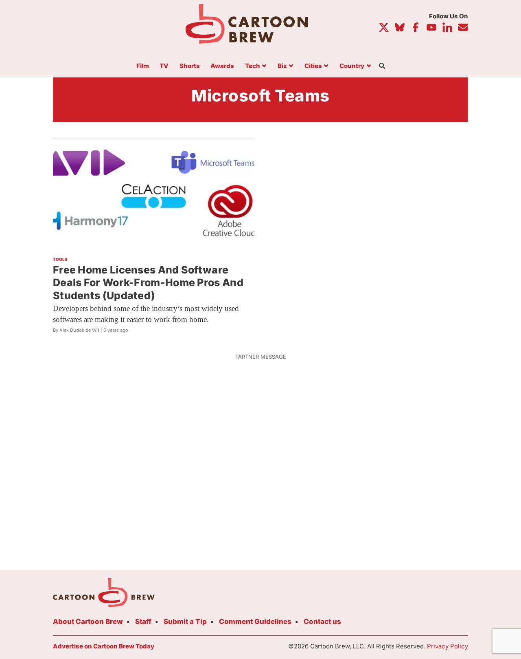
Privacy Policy (447, 646)
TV (164, 66)
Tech (252, 66)
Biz (282, 66)
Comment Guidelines (255, 621)
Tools (60, 259)
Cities (313, 66)
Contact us (322, 621)
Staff (143, 621)
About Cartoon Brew (88, 621)
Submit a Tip (185, 621)
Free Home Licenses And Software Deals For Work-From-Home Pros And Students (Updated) (148, 283)
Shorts (190, 66)
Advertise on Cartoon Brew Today (103, 646)
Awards (222, 66)
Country (351, 66)
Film (142, 66)
